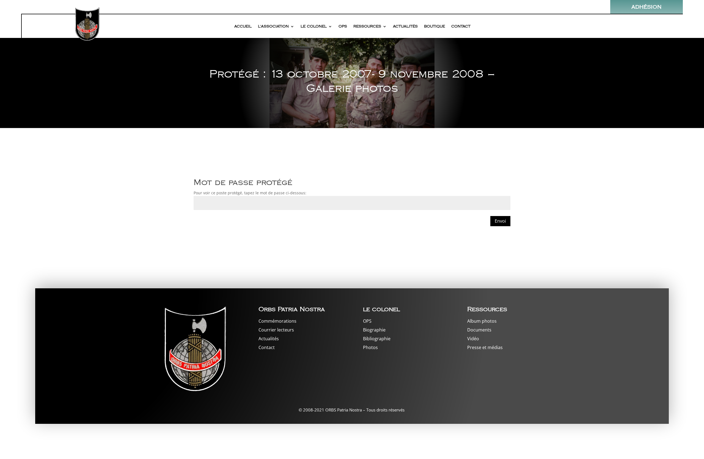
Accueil (243, 26)
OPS (343, 26)
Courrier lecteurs (276, 330)
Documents (479, 330)
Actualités (405, 26)
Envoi (500, 221)
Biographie (374, 330)
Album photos (482, 321)
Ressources (367, 26)
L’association (273, 26)
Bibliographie (377, 339)
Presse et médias (485, 347)
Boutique (434, 26)
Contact (461, 26)
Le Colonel (314, 26)
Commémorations (277, 321)
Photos (370, 347)
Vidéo (473, 339)
